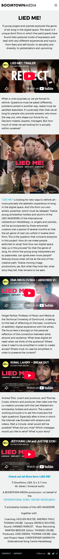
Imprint (18, 553)
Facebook (56, 554)
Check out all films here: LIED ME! (29, 476)
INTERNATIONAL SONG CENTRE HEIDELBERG (29, 499)
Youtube (49, 554)
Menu (55, 5)
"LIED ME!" (7, 199)
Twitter (53, 554)
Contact (6, 553)
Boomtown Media (19, 5)
